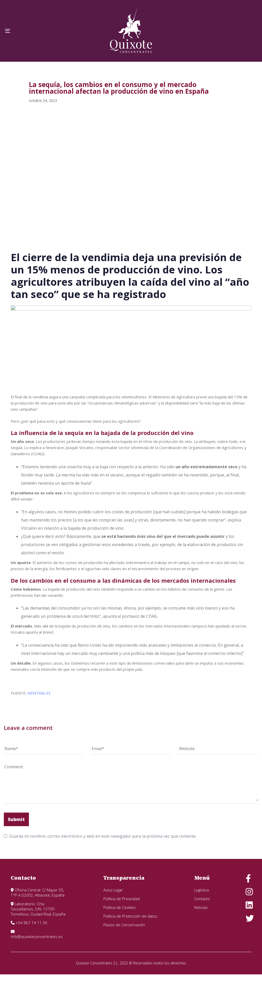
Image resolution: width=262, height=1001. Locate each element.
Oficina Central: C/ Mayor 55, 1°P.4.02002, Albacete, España (37, 892)
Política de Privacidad (121, 898)
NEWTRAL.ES (39, 693)
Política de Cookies (119, 907)
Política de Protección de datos (130, 916)
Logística (201, 889)
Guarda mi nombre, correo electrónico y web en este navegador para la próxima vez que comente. (102, 836)
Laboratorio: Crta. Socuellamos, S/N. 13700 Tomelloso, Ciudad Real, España (38, 909)
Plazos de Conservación (124, 924)
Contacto (202, 898)
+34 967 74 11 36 (31, 922)
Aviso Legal (112, 889)
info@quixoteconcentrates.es (37, 936)
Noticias (201, 907)
